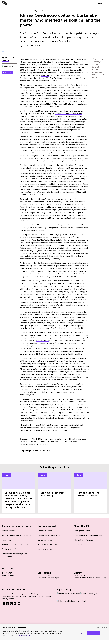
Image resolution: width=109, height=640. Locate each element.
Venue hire (6, 540)
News (49, 11)
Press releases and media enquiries (88, 535)
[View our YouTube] (19, 604)
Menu (100, 3)
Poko (34, 240)
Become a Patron (45, 530)
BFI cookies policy (25, 635)
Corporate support (45, 540)
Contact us (78, 544)
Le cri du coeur (67, 64)
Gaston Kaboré (42, 340)
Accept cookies (93, 633)
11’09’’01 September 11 (67, 399)
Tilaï (34, 64)
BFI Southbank (44, 573)
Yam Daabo (74, 62)
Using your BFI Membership (49, 535)
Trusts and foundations (48, 544)
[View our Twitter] (4, 604)
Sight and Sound (40, 11)
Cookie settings (77, 633)
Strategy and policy (82, 530)
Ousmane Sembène (63, 113)
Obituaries (7, 72)
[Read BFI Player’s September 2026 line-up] (54, 492)
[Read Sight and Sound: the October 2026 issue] (90, 492)
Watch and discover (26, 11)
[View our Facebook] (8, 604)
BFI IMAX (78, 573)
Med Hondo (77, 113)
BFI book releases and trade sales (16, 544)
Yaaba (22, 64)
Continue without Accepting (99, 627)
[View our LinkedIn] (15, 604)
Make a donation (45, 549)
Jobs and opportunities (83, 540)
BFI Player (7, 573)
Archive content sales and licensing (16, 535)
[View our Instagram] (11, 604)
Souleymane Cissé (28, 116)
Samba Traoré (48, 64)
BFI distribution (8, 530)
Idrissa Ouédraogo (28, 62)
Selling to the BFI (9, 549)
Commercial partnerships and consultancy (14, 554)
